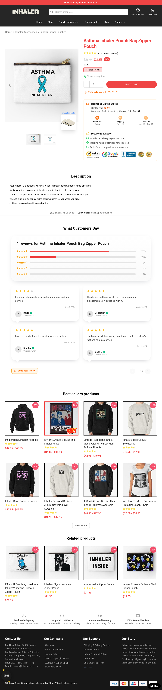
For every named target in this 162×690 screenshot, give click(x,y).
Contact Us (89, 658)
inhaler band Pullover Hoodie (21, 501)
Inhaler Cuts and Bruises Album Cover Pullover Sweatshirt (58, 505)
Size (86, 64)
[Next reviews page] (148, 371)
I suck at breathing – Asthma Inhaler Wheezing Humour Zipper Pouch (21, 588)
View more (81, 525)
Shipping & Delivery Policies (97, 645)
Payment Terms (91, 649)
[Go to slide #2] (50, 139)
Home (8, 32)
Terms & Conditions (54, 649)
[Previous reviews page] (132, 371)
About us (49, 645)
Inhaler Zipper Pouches (53, 32)
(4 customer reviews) (107, 53)
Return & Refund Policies (96, 654)
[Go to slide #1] (33, 139)
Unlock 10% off (6, 676)
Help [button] (156, 686)
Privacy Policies (52, 654)
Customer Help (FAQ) (94, 663)
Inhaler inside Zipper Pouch (99, 584)
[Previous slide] (10, 85)
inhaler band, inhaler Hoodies (21, 439)
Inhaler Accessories (26, 32)
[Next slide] (73, 85)
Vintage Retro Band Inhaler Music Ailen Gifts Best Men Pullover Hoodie (99, 443)
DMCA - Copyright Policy (57, 658)
